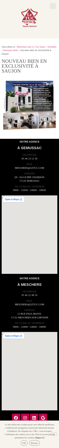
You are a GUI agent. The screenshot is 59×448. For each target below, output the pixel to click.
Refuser (34, 443)
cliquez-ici (39, 437)
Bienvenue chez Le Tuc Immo (31, 47)
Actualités (51, 47)
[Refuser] (54, 434)
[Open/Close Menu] (53, 6)
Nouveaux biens (10, 50)
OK (24, 443)
